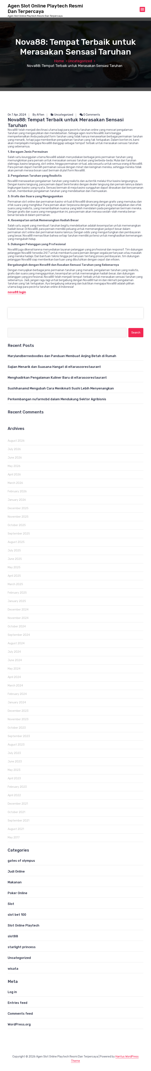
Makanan (15, 882)
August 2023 (16, 744)
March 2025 (15, 584)
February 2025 (17, 592)
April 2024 (14, 677)
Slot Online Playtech (23, 925)
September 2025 (19, 533)
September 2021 (18, 820)
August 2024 (16, 643)
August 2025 (16, 542)
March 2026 (15, 483)
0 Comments (91, 114)
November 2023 (18, 719)
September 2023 (19, 736)
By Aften (38, 114)
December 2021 (18, 803)
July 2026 (14, 449)
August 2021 (16, 829)
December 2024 (18, 609)
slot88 (13, 936)
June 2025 (15, 559)
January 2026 (17, 500)
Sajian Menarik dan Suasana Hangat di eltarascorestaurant (54, 367)
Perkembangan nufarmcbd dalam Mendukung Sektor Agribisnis (57, 399)
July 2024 (14, 651)
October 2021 (16, 812)
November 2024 (18, 618)
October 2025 (17, 525)
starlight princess (22, 947)
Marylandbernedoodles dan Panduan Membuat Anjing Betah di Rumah (62, 356)
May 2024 (14, 668)
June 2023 (15, 761)
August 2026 (16, 440)
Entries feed (17, 1003)
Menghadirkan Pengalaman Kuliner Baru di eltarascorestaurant (57, 377)
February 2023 (17, 787)
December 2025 (18, 508)
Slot (11, 904)
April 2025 (14, 576)
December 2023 (18, 711)
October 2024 (17, 626)
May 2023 (14, 770)
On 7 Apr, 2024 (17, 114)
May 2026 (14, 466)
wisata (13, 968)
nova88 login (17, 292)
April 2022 (14, 795)
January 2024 (17, 702)
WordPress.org (19, 1024)
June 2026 (15, 457)
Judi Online (16, 871)
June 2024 (15, 660)
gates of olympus (21, 861)
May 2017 (14, 837)
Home (59, 61)
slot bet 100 (17, 915)
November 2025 (18, 516)
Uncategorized (80, 61)
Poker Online (17, 893)
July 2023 (14, 753)
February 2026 (17, 491)
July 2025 (14, 550)
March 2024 (15, 685)
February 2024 (17, 694)
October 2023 (17, 727)
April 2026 (14, 474)
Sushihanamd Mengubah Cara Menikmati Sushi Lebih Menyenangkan (61, 388)
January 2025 (17, 601)
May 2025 (14, 567)
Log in (12, 992)
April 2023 (14, 778)
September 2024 (19, 635)
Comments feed (20, 1013)
